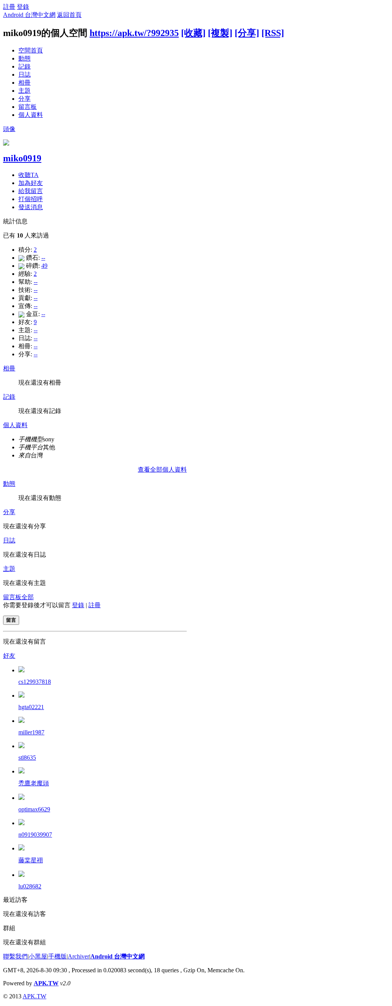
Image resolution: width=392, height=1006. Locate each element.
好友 (9, 655)
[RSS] (272, 33)
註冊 (9, 6)
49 (44, 265)
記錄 (24, 66)
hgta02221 (31, 707)
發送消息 (30, 207)
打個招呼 (30, 199)
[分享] (247, 33)
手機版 (57, 956)
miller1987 (31, 732)
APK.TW (46, 983)
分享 (24, 98)
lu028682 (29, 886)
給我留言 (30, 191)
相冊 (24, 82)
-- (43, 257)
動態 (24, 58)
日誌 (24, 74)
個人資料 (30, 114)
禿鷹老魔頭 (33, 783)
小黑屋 (38, 956)
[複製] (220, 33)
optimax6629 (34, 809)
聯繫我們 (15, 956)
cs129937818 (34, 681)
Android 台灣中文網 (29, 14)
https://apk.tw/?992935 (134, 33)
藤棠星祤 (30, 860)
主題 (24, 90)
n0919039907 (35, 834)
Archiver (78, 956)
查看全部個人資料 (162, 469)
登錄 (23, 6)
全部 (27, 597)
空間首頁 (30, 50)
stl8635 (27, 757)
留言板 (27, 106)
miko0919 (22, 158)
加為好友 (30, 183)
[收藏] (193, 33)
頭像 (9, 129)
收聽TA (28, 175)
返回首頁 (69, 14)
